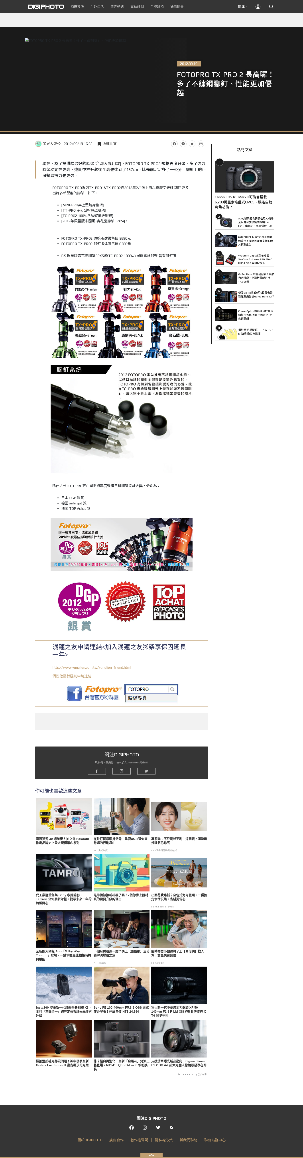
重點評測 (137, 6)
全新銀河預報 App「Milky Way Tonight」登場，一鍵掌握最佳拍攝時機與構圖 (63, 955)
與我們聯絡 (188, 1140)
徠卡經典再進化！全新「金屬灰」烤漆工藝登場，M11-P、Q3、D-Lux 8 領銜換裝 (122, 1065)
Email (201, 143)
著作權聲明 (139, 1140)
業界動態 (117, 6)
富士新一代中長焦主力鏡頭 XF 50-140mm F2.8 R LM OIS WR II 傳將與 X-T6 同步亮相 (179, 1011)
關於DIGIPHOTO (89, 1140)
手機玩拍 (157, 6)
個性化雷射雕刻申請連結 (71, 676)
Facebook (174, 143)
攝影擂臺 (177, 6)
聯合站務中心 (215, 1140)
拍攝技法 (77, 6)
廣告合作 (116, 1140)
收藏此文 (109, 144)
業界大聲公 (52, 144)
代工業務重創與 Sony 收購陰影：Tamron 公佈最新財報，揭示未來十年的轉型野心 (64, 899)
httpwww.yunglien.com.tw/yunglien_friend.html (91, 667)
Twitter (192, 143)
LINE (183, 143)
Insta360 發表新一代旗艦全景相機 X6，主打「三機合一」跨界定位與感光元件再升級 (64, 1011)
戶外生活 (97, 6)
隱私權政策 (164, 1140)
